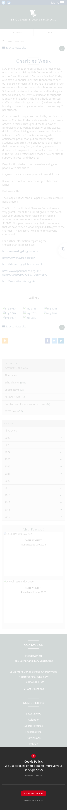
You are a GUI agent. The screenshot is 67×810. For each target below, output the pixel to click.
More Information (33, 775)
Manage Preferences (33, 800)
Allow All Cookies (33, 793)
